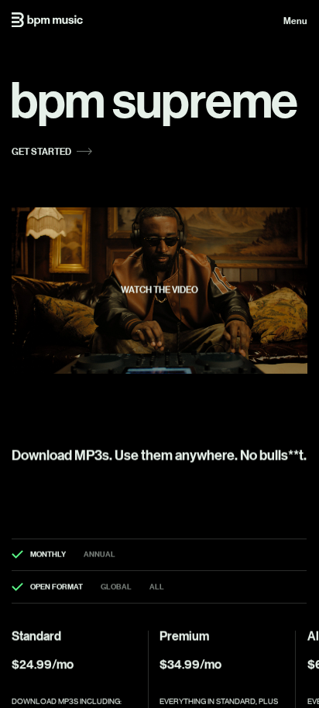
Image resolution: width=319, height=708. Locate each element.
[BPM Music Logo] (47, 19)
